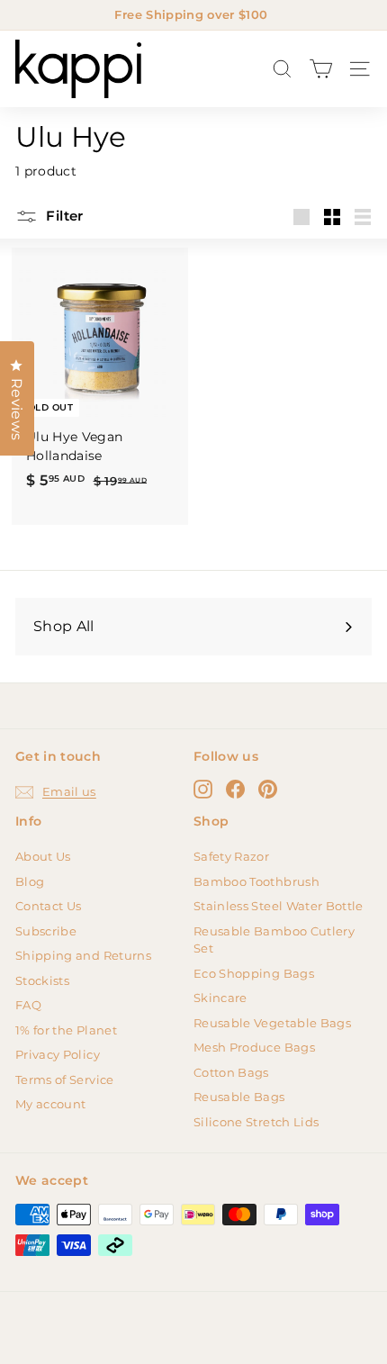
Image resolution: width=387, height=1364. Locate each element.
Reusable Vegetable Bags (272, 1023)
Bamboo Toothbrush (257, 881)
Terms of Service (64, 1079)
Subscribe (45, 931)
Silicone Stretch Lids (256, 1122)
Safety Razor (231, 856)
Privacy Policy (57, 1054)
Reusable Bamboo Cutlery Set (274, 940)
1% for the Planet (66, 1030)
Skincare (221, 997)
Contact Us (48, 906)
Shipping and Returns (83, 955)
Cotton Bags (231, 1072)
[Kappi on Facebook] (235, 789)
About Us (43, 856)
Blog (29, 881)
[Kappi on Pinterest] (267, 789)
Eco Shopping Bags (254, 973)
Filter (63, 215)
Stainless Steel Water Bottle (279, 906)
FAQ (28, 1005)
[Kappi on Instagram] (203, 789)
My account (50, 1104)
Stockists (42, 980)
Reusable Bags (239, 1096)
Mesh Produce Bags (254, 1047)
